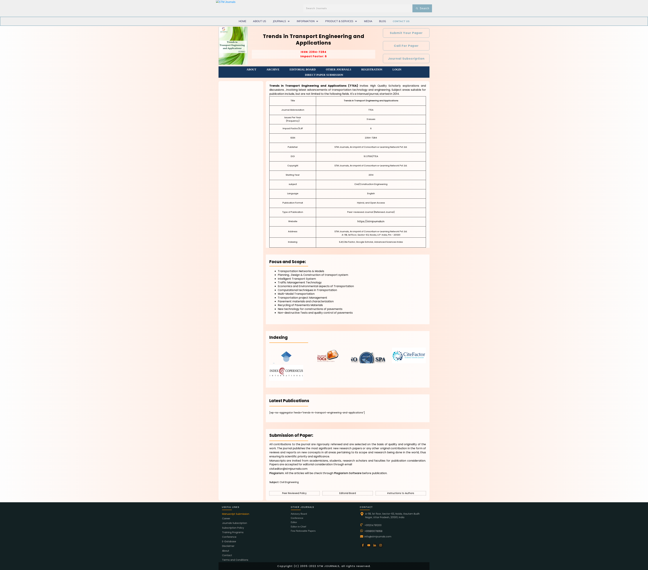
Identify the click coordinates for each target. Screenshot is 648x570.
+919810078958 (373, 531)
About (225, 550)
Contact (227, 555)
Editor (294, 522)
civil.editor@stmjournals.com (288, 469)
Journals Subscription (234, 523)
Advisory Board (299, 513)
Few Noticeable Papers (303, 530)
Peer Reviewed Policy (294, 493)
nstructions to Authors (401, 493)
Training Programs (233, 532)
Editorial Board (347, 493)
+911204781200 (373, 525)
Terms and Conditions (235, 560)
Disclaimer (228, 546)
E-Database (229, 541)
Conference (229, 537)
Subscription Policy (233, 527)
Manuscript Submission (235, 514)
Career (226, 518)
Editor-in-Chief (298, 526)
